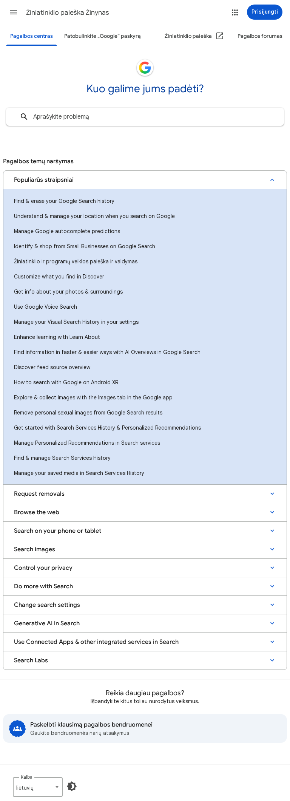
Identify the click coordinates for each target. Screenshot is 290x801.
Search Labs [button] (31, 660)
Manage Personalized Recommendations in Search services (87, 442)
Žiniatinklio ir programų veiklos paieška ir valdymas (75, 261)
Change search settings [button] (47, 605)
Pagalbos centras (31, 36)
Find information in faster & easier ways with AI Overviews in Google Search (107, 352)
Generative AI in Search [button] (47, 623)
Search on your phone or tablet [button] (57, 531)
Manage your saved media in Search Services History (79, 473)
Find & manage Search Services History (62, 458)
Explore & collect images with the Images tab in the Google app (93, 397)
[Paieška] (24, 117)
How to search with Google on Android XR (66, 382)
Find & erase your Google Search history (64, 201)
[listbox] (38, 787)
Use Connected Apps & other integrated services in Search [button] (96, 642)
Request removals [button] (39, 494)
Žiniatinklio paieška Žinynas (67, 12)
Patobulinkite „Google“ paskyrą (102, 36)
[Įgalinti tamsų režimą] (72, 786)
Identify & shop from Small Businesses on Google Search (84, 246)
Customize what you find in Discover (59, 276)
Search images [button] (34, 549)
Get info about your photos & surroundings (68, 291)
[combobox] (145, 117)
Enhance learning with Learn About (57, 337)
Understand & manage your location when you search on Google (94, 216)
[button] (14, 12)
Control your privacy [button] (43, 568)
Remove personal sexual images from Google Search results (88, 412)
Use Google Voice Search (45, 306)
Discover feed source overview (52, 367)
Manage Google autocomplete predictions (67, 231)
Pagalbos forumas (260, 36)
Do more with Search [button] (43, 586)
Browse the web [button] (36, 512)
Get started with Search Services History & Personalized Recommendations (107, 427)
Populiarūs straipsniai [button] (44, 180)
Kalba (26, 777)
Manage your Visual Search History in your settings (76, 322)
